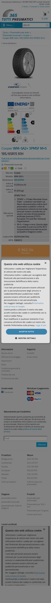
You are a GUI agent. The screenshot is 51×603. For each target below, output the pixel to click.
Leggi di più (40, 325)
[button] (25, 338)
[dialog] (25, 301)
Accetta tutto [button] (26, 331)
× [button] (45, 263)
